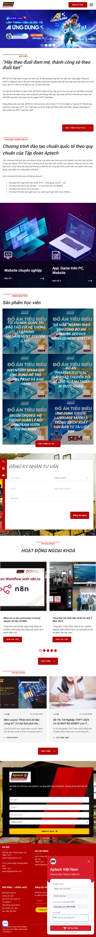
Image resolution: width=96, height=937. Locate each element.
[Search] (3, 461)
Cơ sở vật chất (8, 896)
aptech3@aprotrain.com (12, 871)
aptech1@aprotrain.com (12, 858)
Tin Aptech (61, 738)
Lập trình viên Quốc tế (11, 899)
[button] (42, 45)
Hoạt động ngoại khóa (11, 905)
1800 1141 (6, 855)
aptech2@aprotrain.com (44, 865)
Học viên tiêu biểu (9, 911)
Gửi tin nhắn (72, 928)
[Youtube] (3, 475)
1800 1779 (39, 862)
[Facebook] (3, 468)
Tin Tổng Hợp (13, 738)
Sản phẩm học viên (9, 908)
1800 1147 (6, 869)
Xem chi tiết (12, 639)
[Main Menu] (91, 5)
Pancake (74, 932)
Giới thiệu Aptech (9, 893)
